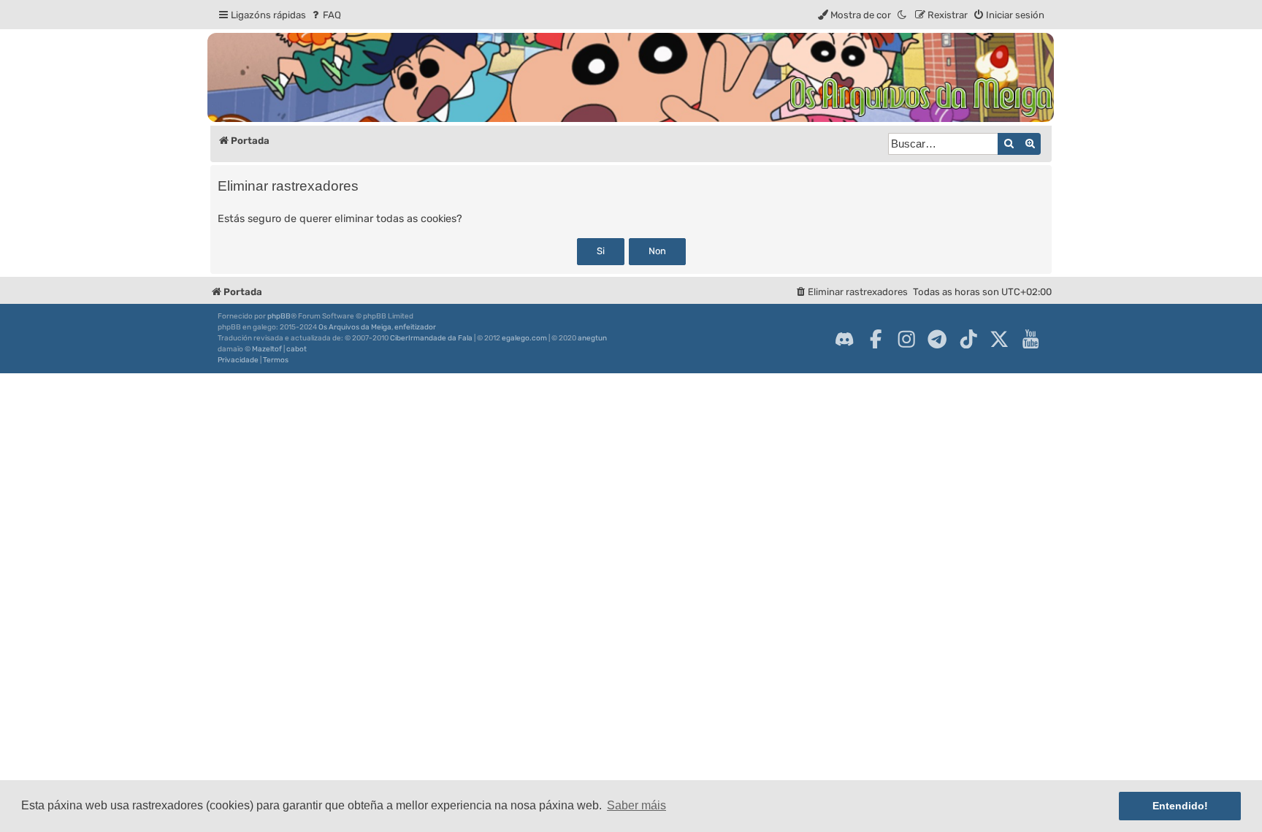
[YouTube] (1030, 338)
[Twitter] (999, 338)
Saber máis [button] (636, 805)
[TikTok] (968, 338)
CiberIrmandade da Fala (431, 338)
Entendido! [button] (1180, 806)
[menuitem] (325, 15)
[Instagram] (906, 338)
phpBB (279, 316)
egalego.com (524, 338)
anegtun (592, 338)
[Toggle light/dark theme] (902, 15)
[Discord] (844, 338)
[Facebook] (875, 338)
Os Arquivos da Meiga (354, 327)
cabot (296, 349)
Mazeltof (267, 349)
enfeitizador (415, 327)
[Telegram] (937, 338)
